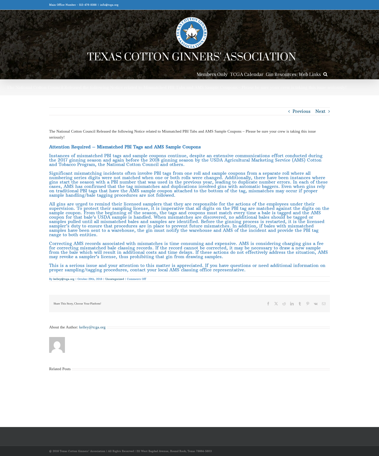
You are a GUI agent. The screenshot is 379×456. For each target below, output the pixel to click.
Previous (302, 111)
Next (320, 111)
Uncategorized (114, 279)
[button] (325, 73)
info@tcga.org (109, 4)
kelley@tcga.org (63, 279)
